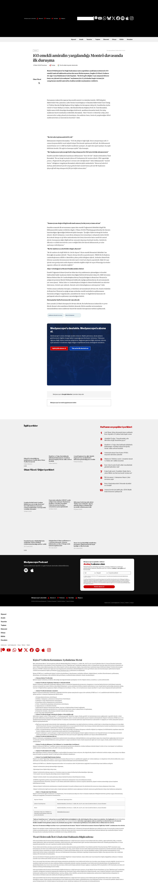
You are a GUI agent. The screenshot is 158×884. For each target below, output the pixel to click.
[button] (85, 8)
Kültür (122, 39)
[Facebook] (118, 18)
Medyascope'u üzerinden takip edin (68, 394)
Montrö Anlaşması (70, 315)
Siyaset (73, 39)
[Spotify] (123, 18)
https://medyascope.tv (63, 670)
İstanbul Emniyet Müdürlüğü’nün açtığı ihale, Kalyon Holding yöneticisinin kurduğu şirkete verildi (35, 542)
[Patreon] (95, 18)
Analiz (81, 39)
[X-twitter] (114, 18)
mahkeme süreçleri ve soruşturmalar (56, 315)
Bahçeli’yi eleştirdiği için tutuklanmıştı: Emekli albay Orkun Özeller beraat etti (34, 460)
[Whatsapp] (104, 18)
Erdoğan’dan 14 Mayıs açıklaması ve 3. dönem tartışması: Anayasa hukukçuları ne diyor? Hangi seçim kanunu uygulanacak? (60, 543)
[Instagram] (132, 18)
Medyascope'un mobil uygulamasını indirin (63, 402)
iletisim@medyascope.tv (63, 811)
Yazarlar (89, 39)
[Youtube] (100, 18)
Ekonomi (106, 39)
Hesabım (129, 39)
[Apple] (127, 18)
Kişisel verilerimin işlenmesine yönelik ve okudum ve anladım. (106, 576)
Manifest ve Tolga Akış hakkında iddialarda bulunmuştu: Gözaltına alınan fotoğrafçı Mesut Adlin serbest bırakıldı (60, 458)
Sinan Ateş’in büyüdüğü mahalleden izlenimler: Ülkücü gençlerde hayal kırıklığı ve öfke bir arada (85, 544)
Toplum (97, 39)
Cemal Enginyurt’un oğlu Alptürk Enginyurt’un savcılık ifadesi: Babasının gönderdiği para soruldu (84, 457)
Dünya (114, 39)
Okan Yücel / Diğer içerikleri (39, 470)
